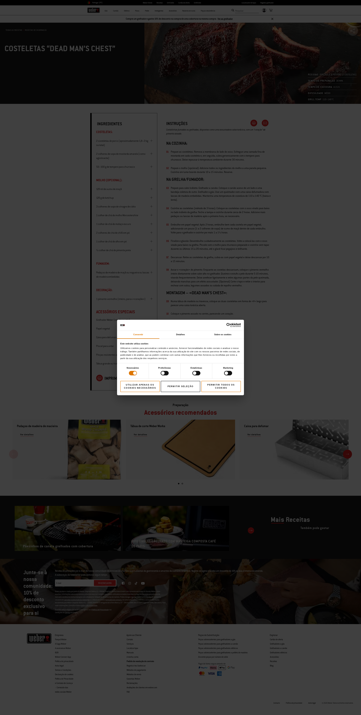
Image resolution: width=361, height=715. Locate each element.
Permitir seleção (181, 386)
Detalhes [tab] (180, 334)
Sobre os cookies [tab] (223, 334)
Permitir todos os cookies (221, 386)
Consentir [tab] (138, 334)
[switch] (165, 373)
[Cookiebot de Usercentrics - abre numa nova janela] (228, 325)
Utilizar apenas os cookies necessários (140, 386)
